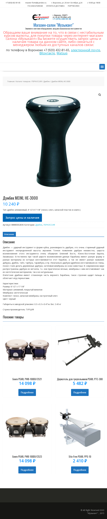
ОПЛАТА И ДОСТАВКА (55, 6)
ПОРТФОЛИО (73, 6)
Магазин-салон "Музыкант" (53, 25)
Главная (10, 81)
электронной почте (85, 50)
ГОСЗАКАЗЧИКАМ (35, 6)
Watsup (62, 53)
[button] (102, 66)
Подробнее (27, 392)
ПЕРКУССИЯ (37, 81)
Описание (9, 234)
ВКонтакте (47, 53)
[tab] (9, 234)
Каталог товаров (23, 81)
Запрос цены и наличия (22, 218)
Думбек (46, 81)
